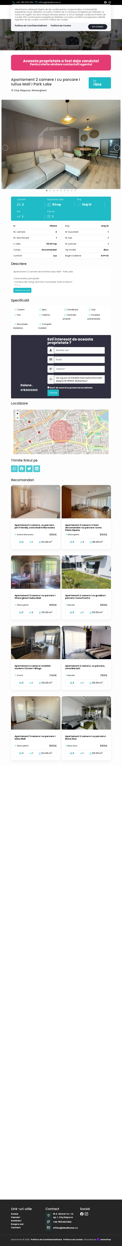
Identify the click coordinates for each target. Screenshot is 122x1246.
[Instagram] (109, 2)
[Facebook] (105, 2)
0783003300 (29, 390)
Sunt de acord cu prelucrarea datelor (71, 387)
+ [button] (17, 413)
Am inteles (97, 26)
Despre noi (17, 1224)
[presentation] (5, 148)
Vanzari (15, 1217)
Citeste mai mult (22, 290)
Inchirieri (16, 1220)
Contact (16, 1227)
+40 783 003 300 (24, 2)
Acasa (14, 1213)
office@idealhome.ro (49, 2)
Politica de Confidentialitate (31, 25)
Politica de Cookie (61, 25)
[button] (47, 190)
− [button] (17, 418)
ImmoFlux (105, 1239)
